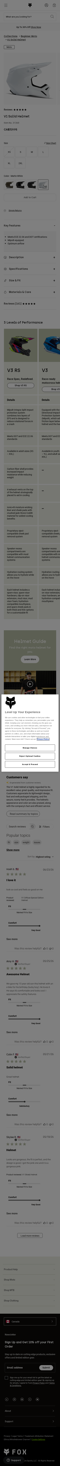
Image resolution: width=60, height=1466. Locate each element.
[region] (29, 733)
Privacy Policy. (43, 739)
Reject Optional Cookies (30, 756)
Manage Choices (30, 748)
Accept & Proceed (30, 764)
